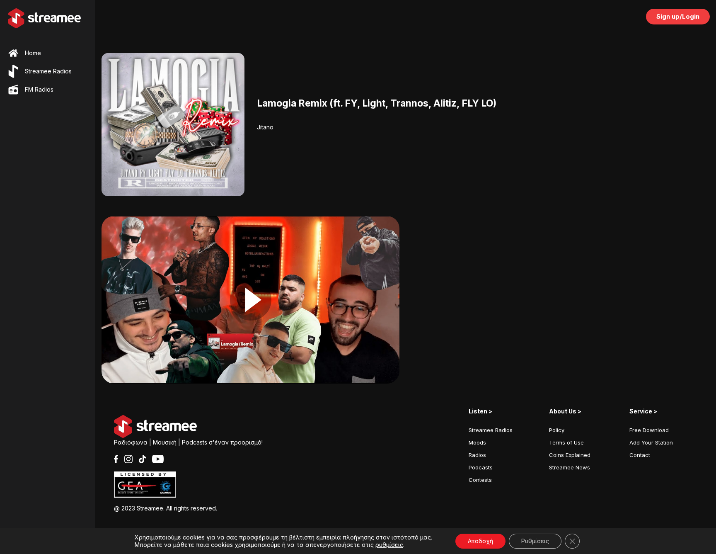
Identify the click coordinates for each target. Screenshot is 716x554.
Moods (477, 442)
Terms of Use (566, 442)
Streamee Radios (491, 430)
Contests (480, 479)
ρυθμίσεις (389, 544)
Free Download (649, 430)
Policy (556, 430)
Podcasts (481, 467)
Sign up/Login (677, 16)
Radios (477, 455)
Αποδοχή (480, 540)
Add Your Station (651, 442)
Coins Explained (569, 455)
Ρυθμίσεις (535, 540)
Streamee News (569, 467)
